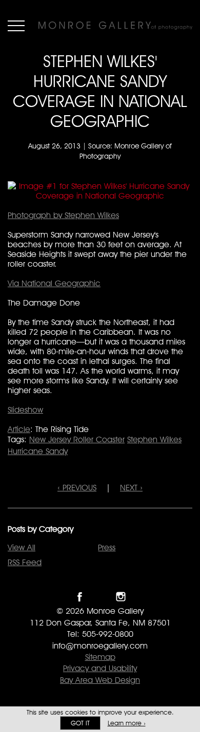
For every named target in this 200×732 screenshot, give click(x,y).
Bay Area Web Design (100, 680)
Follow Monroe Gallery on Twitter (100, 597)
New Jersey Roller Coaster (77, 439)
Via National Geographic (54, 283)
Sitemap (100, 657)
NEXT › (131, 487)
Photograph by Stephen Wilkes (63, 215)
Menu (16, 25)
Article (19, 429)
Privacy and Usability (100, 668)
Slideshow (25, 410)
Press (106, 547)
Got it (80, 723)
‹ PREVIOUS (76, 487)
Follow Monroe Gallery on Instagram (121, 597)
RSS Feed (25, 562)
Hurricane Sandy (38, 451)
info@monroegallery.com (100, 646)
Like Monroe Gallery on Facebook (80, 597)
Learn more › (127, 723)
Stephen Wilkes (154, 439)
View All (21, 547)
